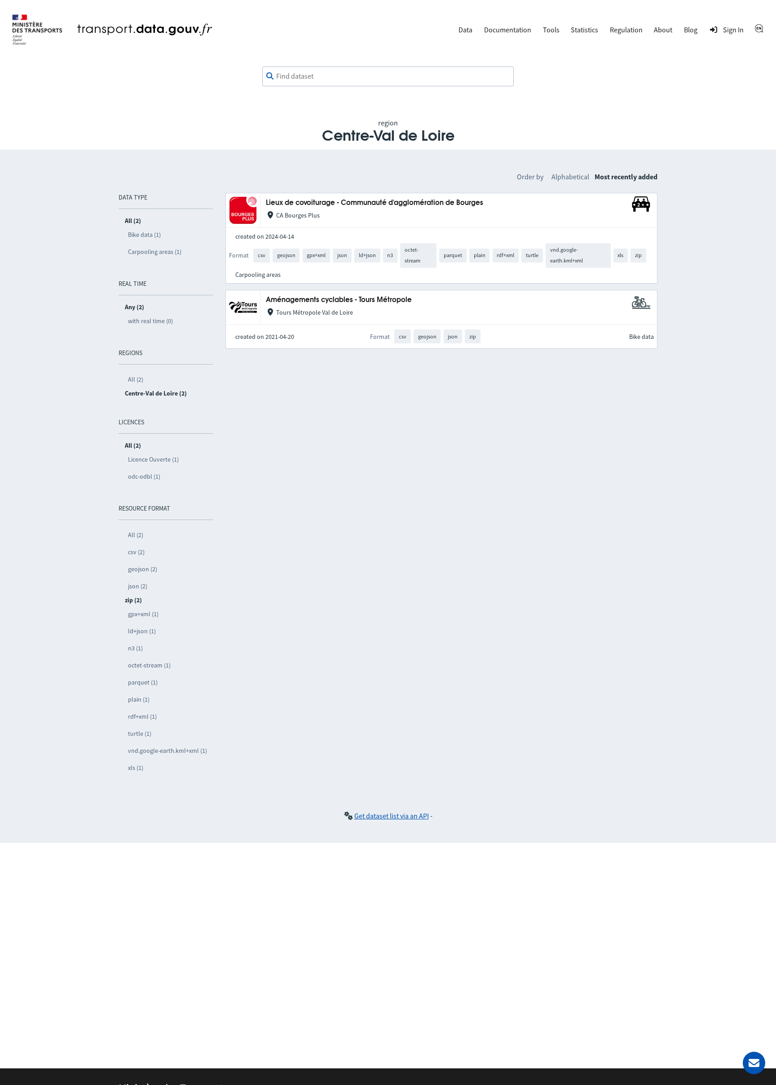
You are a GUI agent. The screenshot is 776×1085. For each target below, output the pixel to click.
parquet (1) (143, 682)
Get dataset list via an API (391, 815)
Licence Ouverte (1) (153, 459)
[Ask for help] (754, 1063)
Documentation (507, 29)
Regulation (626, 29)
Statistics (584, 29)
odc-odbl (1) (144, 476)
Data (465, 29)
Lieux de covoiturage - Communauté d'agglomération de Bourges (374, 203)
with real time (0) (150, 321)
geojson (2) (142, 569)
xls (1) (135, 768)
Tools (551, 29)
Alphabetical (570, 176)
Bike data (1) (144, 235)
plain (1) (139, 699)
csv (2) (136, 552)
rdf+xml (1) (142, 716)
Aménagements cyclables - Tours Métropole (339, 300)
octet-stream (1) (149, 665)
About (663, 29)
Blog (690, 29)
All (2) (135, 379)
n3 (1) (135, 648)
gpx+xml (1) (143, 614)
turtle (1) (139, 733)
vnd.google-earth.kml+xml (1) (167, 751)
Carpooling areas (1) (154, 252)
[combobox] (388, 76)
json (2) (137, 586)
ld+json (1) (142, 631)
